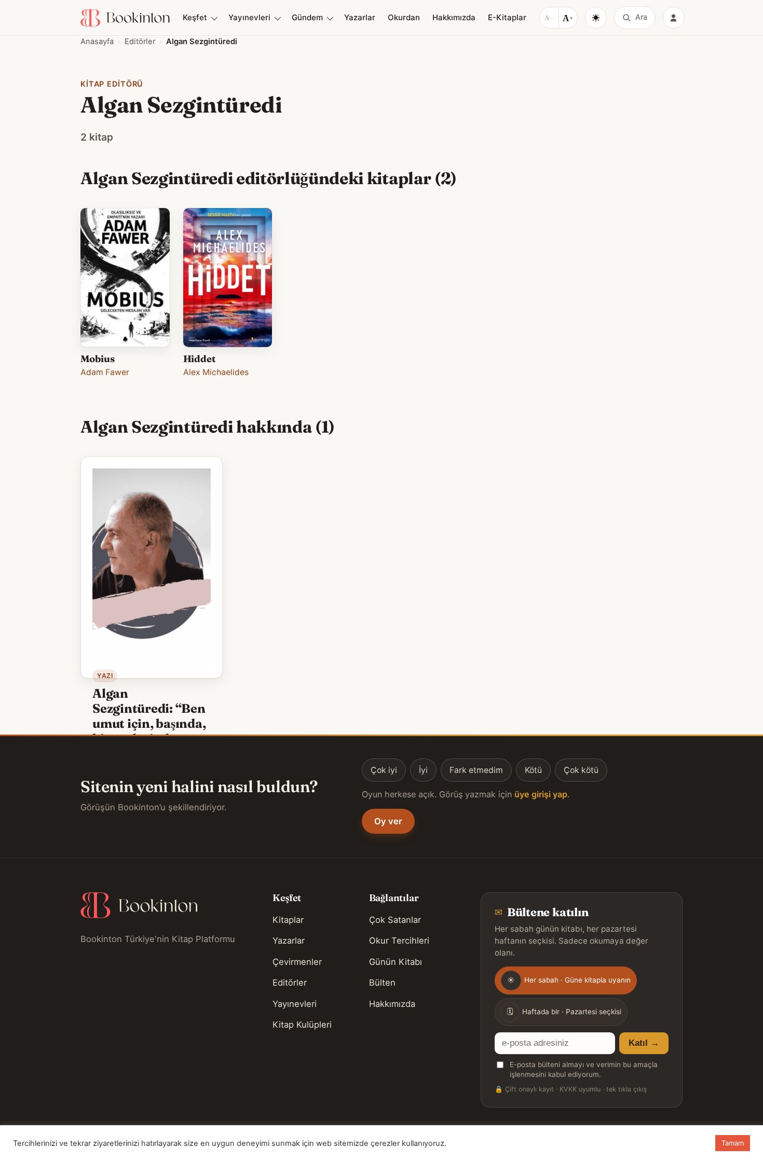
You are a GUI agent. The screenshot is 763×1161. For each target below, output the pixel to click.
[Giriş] (674, 18)
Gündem (307, 17)
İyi (423, 770)
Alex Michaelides (216, 372)
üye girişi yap (540, 794)
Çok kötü (581, 770)
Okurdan (404, 17)
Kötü (533, 770)
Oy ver (388, 821)
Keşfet (195, 17)
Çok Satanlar (395, 920)
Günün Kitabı (395, 962)
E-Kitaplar (507, 17)
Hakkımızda (453, 17)
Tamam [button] (732, 1143)
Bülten (382, 982)
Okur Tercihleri (399, 940)
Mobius (97, 359)
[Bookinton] (125, 17)
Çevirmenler (297, 962)
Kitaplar (288, 920)
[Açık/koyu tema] (596, 18)
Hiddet (199, 359)
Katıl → (644, 1043)
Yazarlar (359, 17)
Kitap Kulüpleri (302, 1024)
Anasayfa (97, 41)
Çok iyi (384, 770)
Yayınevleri (249, 17)
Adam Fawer (104, 372)
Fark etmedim (476, 770)
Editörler (140, 41)
